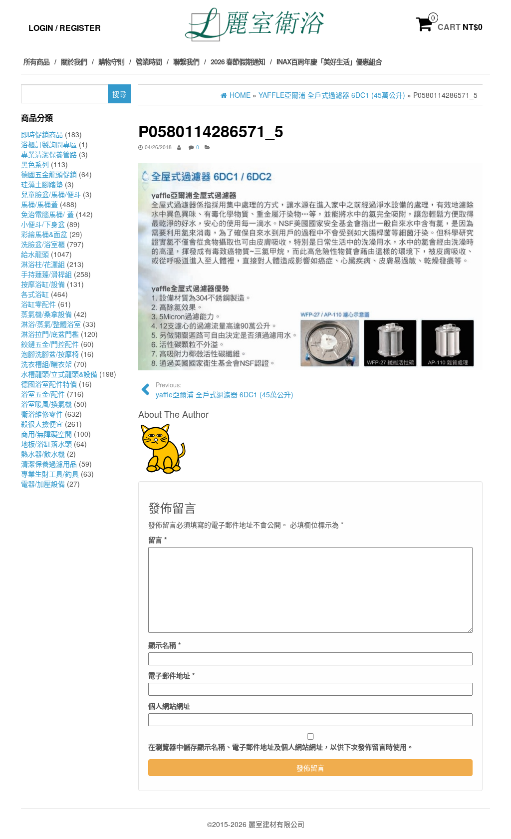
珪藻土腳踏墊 (42, 184)
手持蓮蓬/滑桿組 (46, 274)
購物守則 (111, 61)
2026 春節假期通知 (238, 61)
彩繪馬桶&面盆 (44, 234)
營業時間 (149, 61)
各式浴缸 (35, 294)
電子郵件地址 (171, 675)
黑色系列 (35, 164)
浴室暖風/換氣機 (46, 404)
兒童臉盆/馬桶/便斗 (51, 194)
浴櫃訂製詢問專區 (49, 144)
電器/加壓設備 (43, 484)
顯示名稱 (164, 645)
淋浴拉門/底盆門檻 (50, 334)
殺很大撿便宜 (42, 424)
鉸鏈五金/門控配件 (50, 344)
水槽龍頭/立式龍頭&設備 (59, 374)
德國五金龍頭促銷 (49, 174)
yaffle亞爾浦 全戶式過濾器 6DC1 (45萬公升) (224, 389)
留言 (157, 540)
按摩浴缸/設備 (43, 284)
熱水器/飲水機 (43, 454)
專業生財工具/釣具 (50, 474)
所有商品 (36, 61)
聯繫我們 (186, 61)
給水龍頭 (35, 254)
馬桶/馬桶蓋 (39, 204)
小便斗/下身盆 (43, 224)
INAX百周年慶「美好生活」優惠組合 (329, 61)
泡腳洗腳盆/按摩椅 (50, 354)
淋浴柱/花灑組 (43, 264)
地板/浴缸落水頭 (46, 444)
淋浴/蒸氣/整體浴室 (51, 324)
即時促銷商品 (42, 134)
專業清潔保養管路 (49, 154)
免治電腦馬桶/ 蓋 (47, 214)
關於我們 (74, 61)
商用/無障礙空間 (46, 434)
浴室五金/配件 (43, 394)
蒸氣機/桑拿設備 (46, 314)
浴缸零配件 (38, 304)
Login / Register (64, 27)
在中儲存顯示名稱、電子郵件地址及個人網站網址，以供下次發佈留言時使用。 (281, 747)
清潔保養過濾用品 (49, 464)
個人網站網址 (169, 706)
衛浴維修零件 (42, 414)
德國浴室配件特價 (49, 384)
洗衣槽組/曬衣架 (46, 364)
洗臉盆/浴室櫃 (43, 244)
